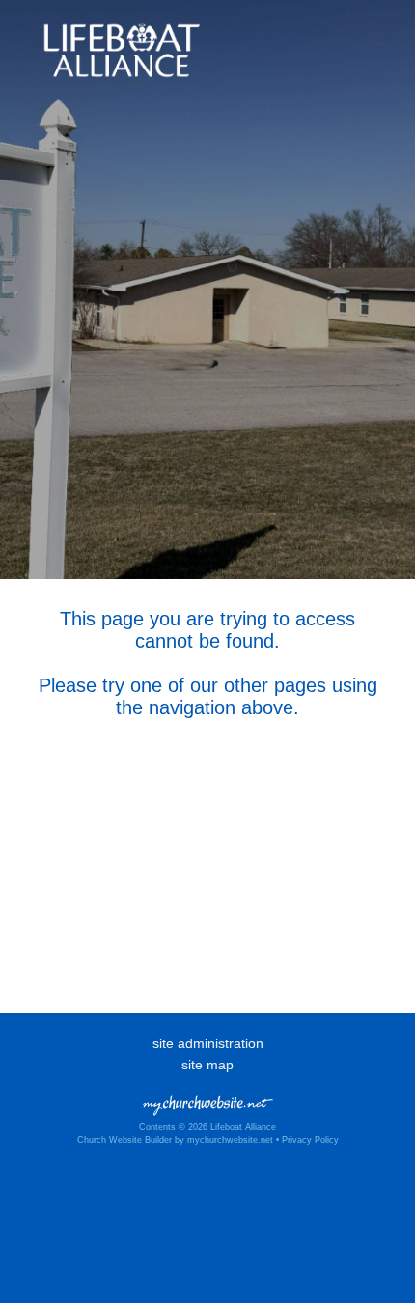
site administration (207, 1043)
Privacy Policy (310, 1140)
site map (207, 1064)
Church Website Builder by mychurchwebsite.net (175, 1140)
